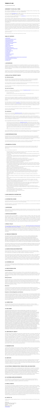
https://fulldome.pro (14, 13)
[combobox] (43, 408)
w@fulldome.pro (7, 406)
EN (43, 408)
